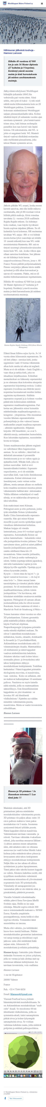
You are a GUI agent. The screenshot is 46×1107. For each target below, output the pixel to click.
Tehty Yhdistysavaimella (16, 1098)
